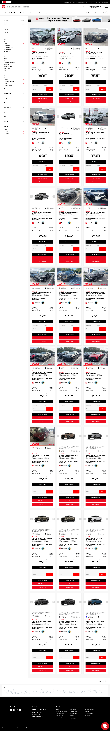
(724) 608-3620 (95, 6)
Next (109, 21)
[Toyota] (3, 7)
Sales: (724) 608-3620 (69, 2)
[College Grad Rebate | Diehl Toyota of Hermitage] (69, 21)
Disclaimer (105, 18)
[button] (53, 36)
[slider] (5, 23)
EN (5, 2)
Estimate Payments (42, 98)
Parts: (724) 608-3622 (94, 2)
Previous (29, 21)
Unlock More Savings (42, 94)
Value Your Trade (42, 101)
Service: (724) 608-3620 (82, 2)
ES (10, 2)
